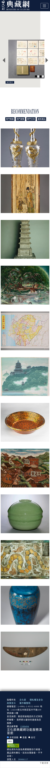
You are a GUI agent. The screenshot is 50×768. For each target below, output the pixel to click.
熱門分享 (31, 119)
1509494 (24, 726)
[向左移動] (4, 60)
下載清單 (44, 763)
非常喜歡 (14, 737)
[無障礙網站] (13, 745)
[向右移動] (47, 60)
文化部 (22, 700)
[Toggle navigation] (44, 6)
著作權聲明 (25, 703)
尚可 (33, 737)
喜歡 (24, 737)
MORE (10, 82)
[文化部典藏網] (15, 5)
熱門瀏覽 (20, 119)
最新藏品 (41, 119)
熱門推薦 (10, 119)
